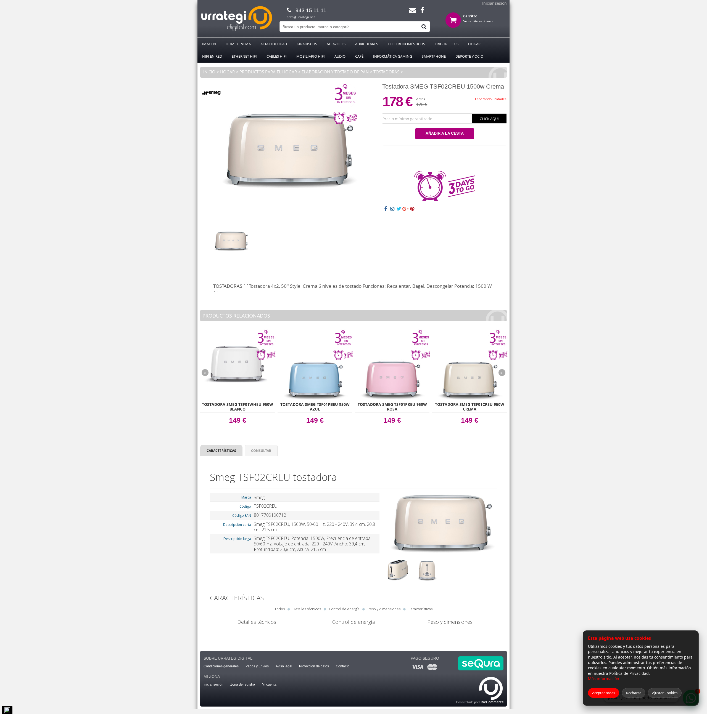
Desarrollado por (480, 702)
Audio (339, 56)
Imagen (209, 43)
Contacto (342, 666)
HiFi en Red (212, 56)
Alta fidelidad (273, 43)
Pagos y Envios (257, 666)
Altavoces (336, 43)
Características (221, 450)
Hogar (474, 43)
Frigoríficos (446, 43)
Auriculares (366, 43)
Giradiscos (307, 43)
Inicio (209, 71)
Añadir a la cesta (445, 133)
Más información (603, 678)
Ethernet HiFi (244, 56)
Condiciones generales (221, 666)
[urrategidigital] (236, 30)
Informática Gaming (392, 56)
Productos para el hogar (268, 71)
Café (359, 56)
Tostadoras (386, 71)
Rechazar (633, 692)
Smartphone (434, 56)
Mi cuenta (269, 684)
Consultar (261, 450)
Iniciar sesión (494, 3)
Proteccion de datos (314, 666)
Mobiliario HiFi (310, 56)
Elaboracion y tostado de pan (335, 71)
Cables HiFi (277, 56)
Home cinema (238, 43)
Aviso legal (284, 666)
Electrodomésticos (406, 43)
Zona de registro (242, 684)
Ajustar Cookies (664, 692)
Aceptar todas (603, 692)
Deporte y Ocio (469, 56)
